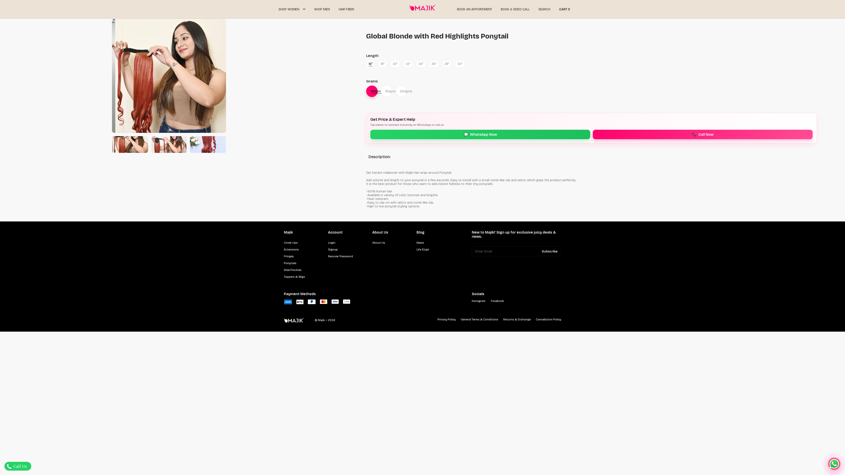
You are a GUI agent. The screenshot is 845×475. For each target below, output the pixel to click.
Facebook (497, 301)
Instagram (478, 301)
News (420, 243)
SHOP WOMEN (289, 9)
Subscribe (550, 251)
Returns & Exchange (517, 319)
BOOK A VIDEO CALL (515, 9)
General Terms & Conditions (479, 319)
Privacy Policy (446, 319)
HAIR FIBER (346, 9)
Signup (333, 249)
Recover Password (340, 256)
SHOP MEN (322, 9)
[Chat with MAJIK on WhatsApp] (834, 464)
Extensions (291, 249)
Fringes (289, 256)
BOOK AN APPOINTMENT (474, 9)
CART (564, 9)
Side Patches (292, 270)
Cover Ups (291, 243)
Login (331, 243)
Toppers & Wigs (294, 277)
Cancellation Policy (548, 319)
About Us (378, 243)
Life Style (423, 249)
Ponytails (290, 263)
